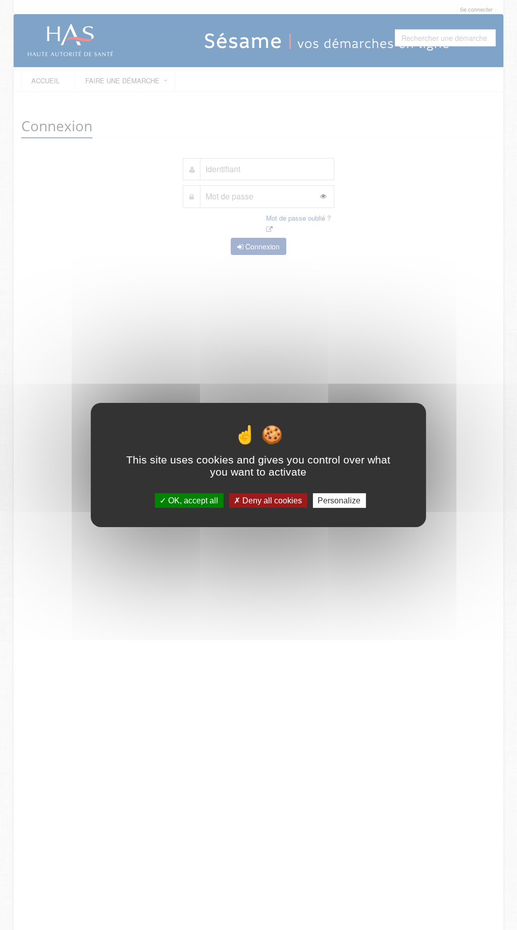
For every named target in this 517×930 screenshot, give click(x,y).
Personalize (339, 500)
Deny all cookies (271, 500)
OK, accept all (192, 500)
